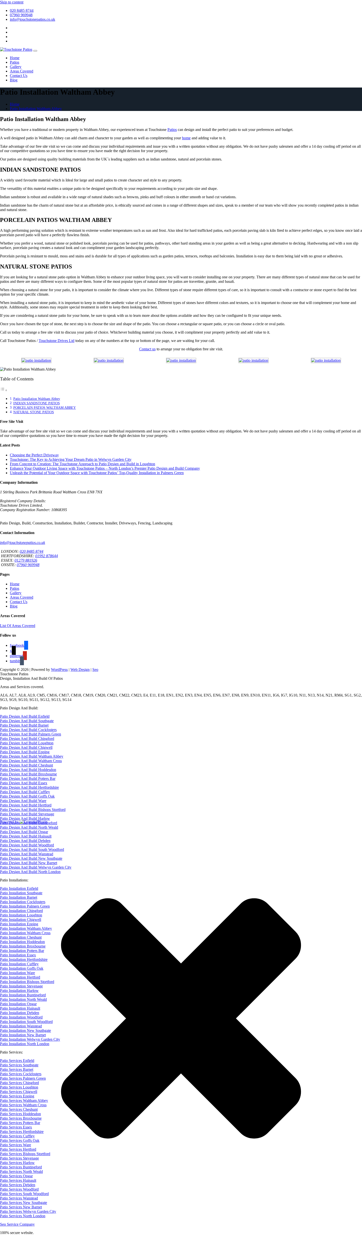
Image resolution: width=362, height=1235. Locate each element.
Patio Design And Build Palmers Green (30, 734)
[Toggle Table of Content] (3, 390)
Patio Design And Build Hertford (25, 805)
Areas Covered (21, 71)
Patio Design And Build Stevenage (27, 814)
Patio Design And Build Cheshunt (26, 765)
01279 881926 (26, 560)
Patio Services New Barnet (21, 1207)
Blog (13, 80)
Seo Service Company (17, 1224)
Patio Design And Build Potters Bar (27, 778)
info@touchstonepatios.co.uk (32, 19)
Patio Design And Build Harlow (25, 818)
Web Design (80, 669)
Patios (14, 62)
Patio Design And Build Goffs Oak (27, 796)
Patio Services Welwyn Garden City (28, 1211)
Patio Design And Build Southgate (27, 721)
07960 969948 (21, 15)
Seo (95, 669)
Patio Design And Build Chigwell (26, 747)
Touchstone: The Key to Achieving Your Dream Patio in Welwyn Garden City (71, 459)
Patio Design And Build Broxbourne (28, 774)
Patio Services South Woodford (24, 1194)
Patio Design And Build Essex (23, 783)
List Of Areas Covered (17, 626)
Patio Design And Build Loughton (26, 743)
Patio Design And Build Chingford (27, 738)
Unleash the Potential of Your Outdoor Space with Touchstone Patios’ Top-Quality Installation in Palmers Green (97, 473)
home (186, 138)
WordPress (59, 669)
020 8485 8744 (21, 10)
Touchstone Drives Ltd (56, 341)
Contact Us (18, 75)
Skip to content (11, 2)
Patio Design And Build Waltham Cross (31, 761)
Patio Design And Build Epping (24, 752)
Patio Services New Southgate (23, 1202)
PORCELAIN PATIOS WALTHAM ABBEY (44, 408)
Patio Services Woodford (19, 1189)
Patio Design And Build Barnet (24, 725)
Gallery (15, 67)
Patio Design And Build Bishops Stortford (33, 809)
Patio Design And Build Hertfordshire (29, 787)
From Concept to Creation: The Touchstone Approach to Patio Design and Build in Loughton (82, 464)
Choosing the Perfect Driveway (34, 455)
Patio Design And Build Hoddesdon (28, 770)
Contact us (147, 349)
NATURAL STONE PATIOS (33, 412)
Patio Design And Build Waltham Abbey (31, 756)
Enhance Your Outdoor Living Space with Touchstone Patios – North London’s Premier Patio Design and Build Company (105, 468)
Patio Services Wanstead (19, 1198)
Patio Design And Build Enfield (24, 716)
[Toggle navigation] (35, 51)
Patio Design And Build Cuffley (25, 792)
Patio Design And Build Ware (23, 801)
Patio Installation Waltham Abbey (36, 109)
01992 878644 (46, 556)
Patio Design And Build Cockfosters (28, 730)
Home (14, 58)
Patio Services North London (22, 1216)
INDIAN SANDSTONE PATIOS (36, 403)
